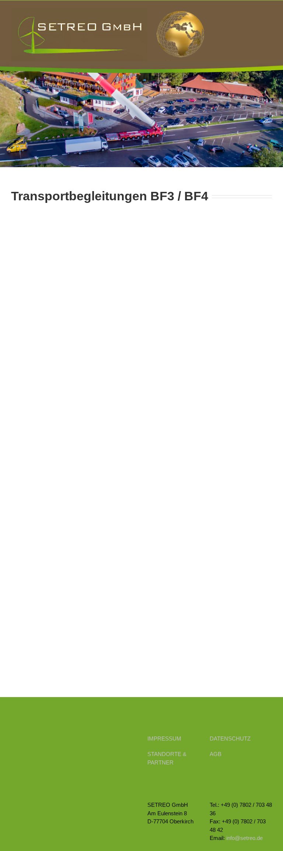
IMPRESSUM (164, 738)
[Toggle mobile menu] (269, 11)
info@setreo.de (244, 838)
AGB (215, 754)
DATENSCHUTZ (230, 738)
